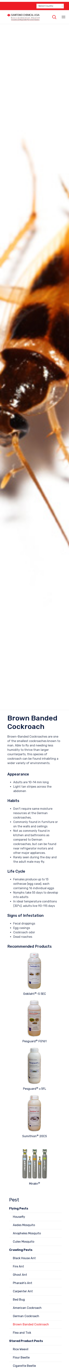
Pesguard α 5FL (34, 1088)
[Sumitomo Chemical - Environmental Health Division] (23, 17)
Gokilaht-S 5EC (34, 994)
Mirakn (34, 1183)
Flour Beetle (21, 1357)
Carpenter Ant (23, 1291)
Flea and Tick (22, 1332)
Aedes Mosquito (24, 1225)
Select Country (45, 6)
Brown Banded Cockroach (31, 1324)
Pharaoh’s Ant (22, 1283)
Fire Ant (18, 1266)
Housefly (19, 1217)
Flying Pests (18, 1208)
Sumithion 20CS (34, 1136)
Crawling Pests (20, 1250)
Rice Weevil (20, 1349)
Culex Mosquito (23, 1241)
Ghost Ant (20, 1274)
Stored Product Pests (26, 1341)
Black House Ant (24, 1258)
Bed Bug (19, 1299)
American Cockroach (27, 1308)
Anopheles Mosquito (27, 1233)
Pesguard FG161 (34, 1041)
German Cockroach (26, 1316)
